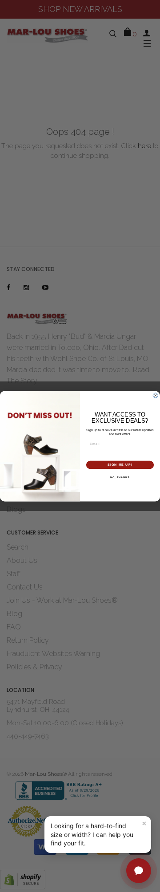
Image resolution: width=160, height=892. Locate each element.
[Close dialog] (155, 395)
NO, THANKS (120, 476)
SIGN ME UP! (120, 464)
